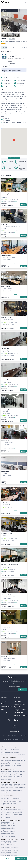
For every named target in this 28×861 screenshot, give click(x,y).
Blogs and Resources (6, 706)
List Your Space (5, 712)
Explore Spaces (18, 707)
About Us (3, 701)
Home (2, 7)
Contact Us (4, 704)
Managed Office (19, 712)
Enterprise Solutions (20, 710)
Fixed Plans (17, 701)
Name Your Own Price (20, 715)
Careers (3, 709)
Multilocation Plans (19, 704)
